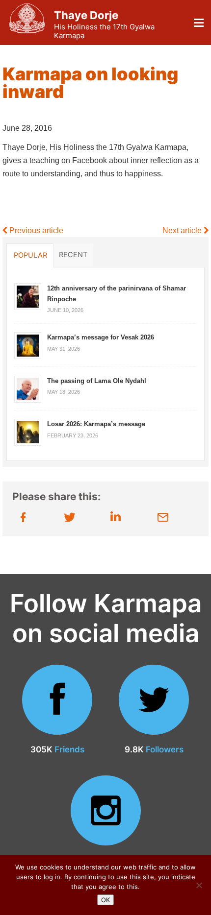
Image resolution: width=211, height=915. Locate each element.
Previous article (35, 230)
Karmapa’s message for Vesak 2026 (100, 337)
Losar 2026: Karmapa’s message (96, 424)
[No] (199, 885)
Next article (183, 230)
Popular (30, 255)
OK (105, 900)
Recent (73, 254)
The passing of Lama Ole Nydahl (96, 381)
